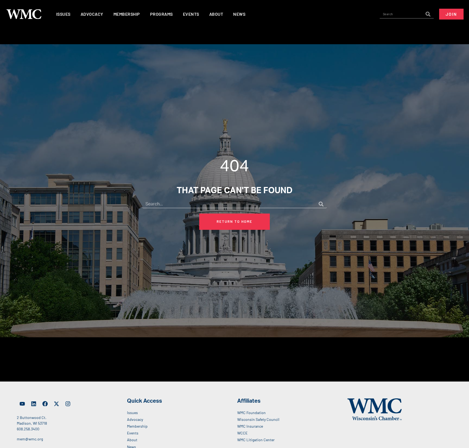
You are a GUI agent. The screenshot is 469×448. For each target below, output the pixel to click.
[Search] (428, 14)
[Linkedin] (33, 403)
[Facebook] (45, 403)
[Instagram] (67, 403)
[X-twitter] (56, 403)
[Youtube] (22, 403)
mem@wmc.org (30, 439)
